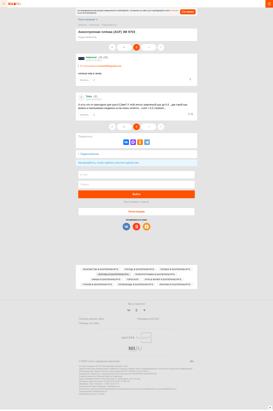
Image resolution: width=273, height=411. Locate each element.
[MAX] (133, 142)
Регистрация (136, 211)
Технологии (94, 25)
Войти (136, 194)
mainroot (91, 57)
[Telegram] (147, 142)
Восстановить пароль (136, 201)
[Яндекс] (136, 226)
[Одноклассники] (140, 142)
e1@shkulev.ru (113, 386)
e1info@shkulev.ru (149, 389)
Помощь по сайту (89, 323)
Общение (82, 25)
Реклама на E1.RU (148, 318)
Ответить (84, 80)
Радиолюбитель (109, 25)
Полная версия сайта (91, 318)
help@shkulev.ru (100, 391)
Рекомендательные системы (92, 394)
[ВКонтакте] (126, 142)
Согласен (188, 11)
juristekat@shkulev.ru (167, 389)
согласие (174, 10)
